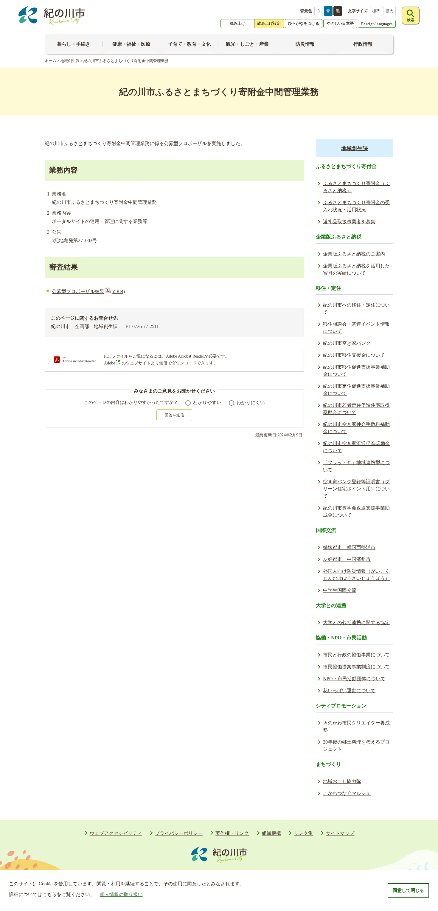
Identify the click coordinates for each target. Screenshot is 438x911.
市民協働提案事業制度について (356, 666)
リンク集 (303, 833)
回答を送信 (174, 415)
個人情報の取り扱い (121, 894)
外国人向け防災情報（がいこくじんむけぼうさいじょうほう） (356, 575)
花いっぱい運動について (349, 690)
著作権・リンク (232, 833)
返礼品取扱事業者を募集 (349, 221)
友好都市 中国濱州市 (347, 559)
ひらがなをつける (303, 23)
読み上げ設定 (269, 23)
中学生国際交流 (339, 590)
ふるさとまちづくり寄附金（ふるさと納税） (356, 187)
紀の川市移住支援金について (354, 355)
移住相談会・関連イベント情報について (356, 327)
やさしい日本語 (340, 23)
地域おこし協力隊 (342, 781)
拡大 (389, 11)
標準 (376, 11)
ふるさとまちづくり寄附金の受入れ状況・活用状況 (356, 206)
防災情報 (305, 44)
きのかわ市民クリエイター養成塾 (356, 726)
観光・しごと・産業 (247, 44)
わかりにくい (250, 402)
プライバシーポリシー (179, 833)
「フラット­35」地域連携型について (356, 466)
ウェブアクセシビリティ (116, 833)
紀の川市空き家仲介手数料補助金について (356, 428)
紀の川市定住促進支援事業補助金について (356, 390)
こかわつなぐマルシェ (347, 793)
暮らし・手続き (73, 44)
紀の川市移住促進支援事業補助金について (356, 370)
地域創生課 (70, 61)
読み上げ (237, 23)
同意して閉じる (408, 890)
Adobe (109, 363)
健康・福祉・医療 (131, 44)
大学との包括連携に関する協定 (356, 622)
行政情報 (362, 44)
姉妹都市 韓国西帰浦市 (349, 547)
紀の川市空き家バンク (347, 343)
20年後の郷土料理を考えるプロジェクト (356, 745)
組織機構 (271, 833)
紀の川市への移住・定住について (356, 308)
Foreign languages (376, 23)
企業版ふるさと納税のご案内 (354, 253)
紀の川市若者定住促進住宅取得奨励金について (356, 409)
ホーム (50, 61)
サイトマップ (340, 833)
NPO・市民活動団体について (354, 678)
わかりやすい (207, 402)
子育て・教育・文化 (189, 44)
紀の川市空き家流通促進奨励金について (356, 447)
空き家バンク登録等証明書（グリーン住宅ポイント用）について (356, 488)
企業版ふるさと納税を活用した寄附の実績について (356, 269)
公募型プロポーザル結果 (88, 291)
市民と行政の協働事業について (356, 654)
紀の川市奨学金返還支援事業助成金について (356, 511)
